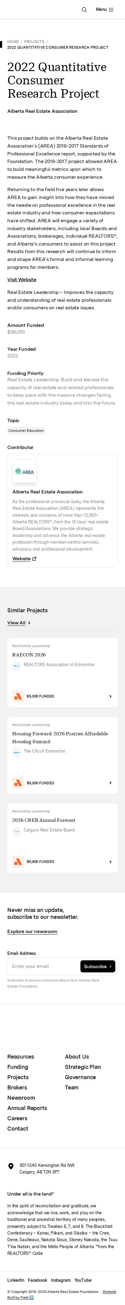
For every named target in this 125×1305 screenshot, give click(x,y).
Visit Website (21, 279)
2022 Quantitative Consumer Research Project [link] (57, 47)
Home (13, 41)
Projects (34, 41)
